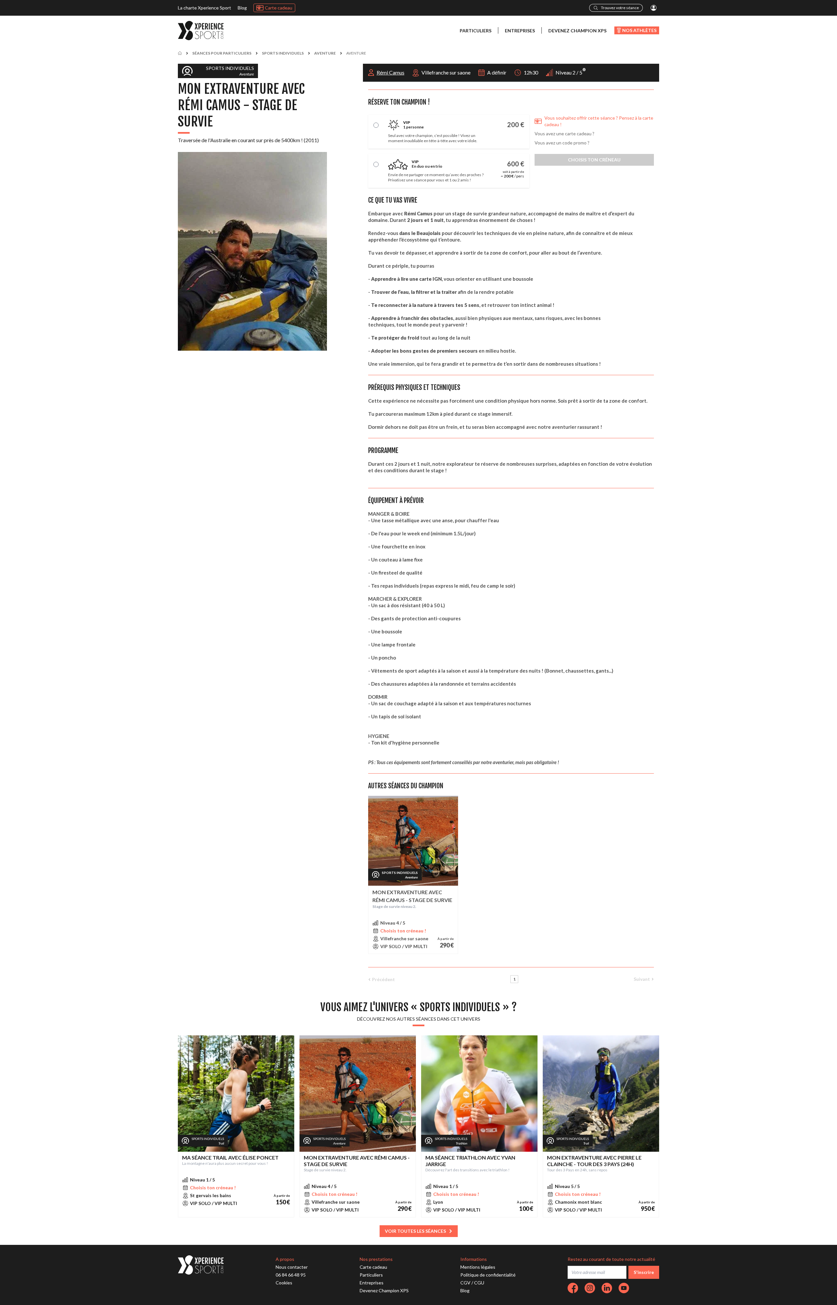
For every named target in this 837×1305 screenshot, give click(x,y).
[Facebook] (573, 1288)
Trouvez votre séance (620, 7)
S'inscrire (644, 1272)
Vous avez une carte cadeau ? (564, 133)
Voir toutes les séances (415, 1231)
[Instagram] (590, 1288)
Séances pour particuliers (221, 53)
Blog (242, 7)
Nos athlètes (639, 30)
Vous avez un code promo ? (562, 142)
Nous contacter (292, 1267)
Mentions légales (477, 1267)
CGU (479, 1282)
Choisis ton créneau (594, 159)
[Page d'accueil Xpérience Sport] (201, 30)
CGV (465, 1282)
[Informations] (584, 69)
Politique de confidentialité (488, 1275)
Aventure (325, 53)
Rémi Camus (390, 72)
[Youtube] (624, 1288)
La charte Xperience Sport (204, 7)
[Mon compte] (653, 7)
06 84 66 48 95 (291, 1275)
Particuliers (475, 30)
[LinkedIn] (607, 1288)
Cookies (284, 1282)
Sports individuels (283, 53)
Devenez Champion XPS (577, 30)
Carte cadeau (278, 7)
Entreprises (520, 30)
